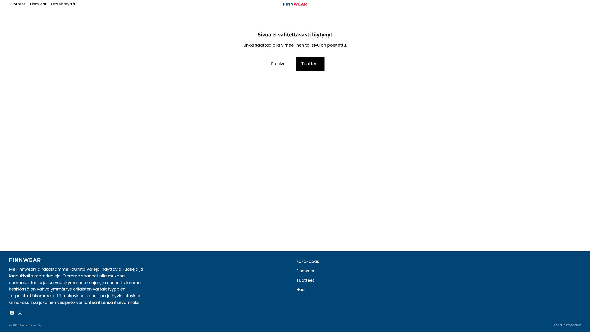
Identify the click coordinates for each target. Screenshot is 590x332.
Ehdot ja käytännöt (567, 325)
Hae (300, 289)
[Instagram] (20, 313)
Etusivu (278, 64)
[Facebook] (12, 313)
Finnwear (305, 271)
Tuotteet (310, 64)
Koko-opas (307, 261)
